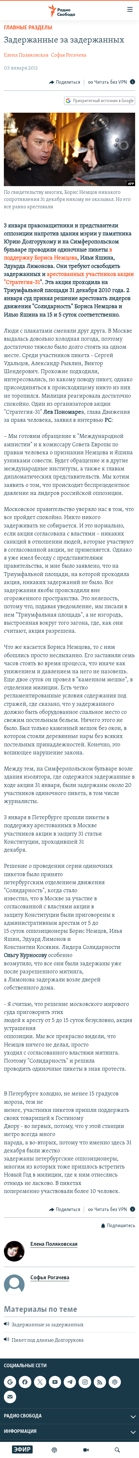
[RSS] (100, 1382)
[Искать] (117, 1450)
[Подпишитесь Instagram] (85, 1382)
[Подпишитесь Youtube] (55, 1382)
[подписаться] (10, 1397)
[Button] (64, 82)
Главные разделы (28, 28)
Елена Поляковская (26, 55)
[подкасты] (54, 1450)
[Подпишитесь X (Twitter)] (40, 1382)
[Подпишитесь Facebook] (25, 1382)
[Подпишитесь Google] (10, 1382)
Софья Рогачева (69, 55)
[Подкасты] (115, 1382)
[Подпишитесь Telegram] (70, 1382)
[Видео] (86, 1450)
